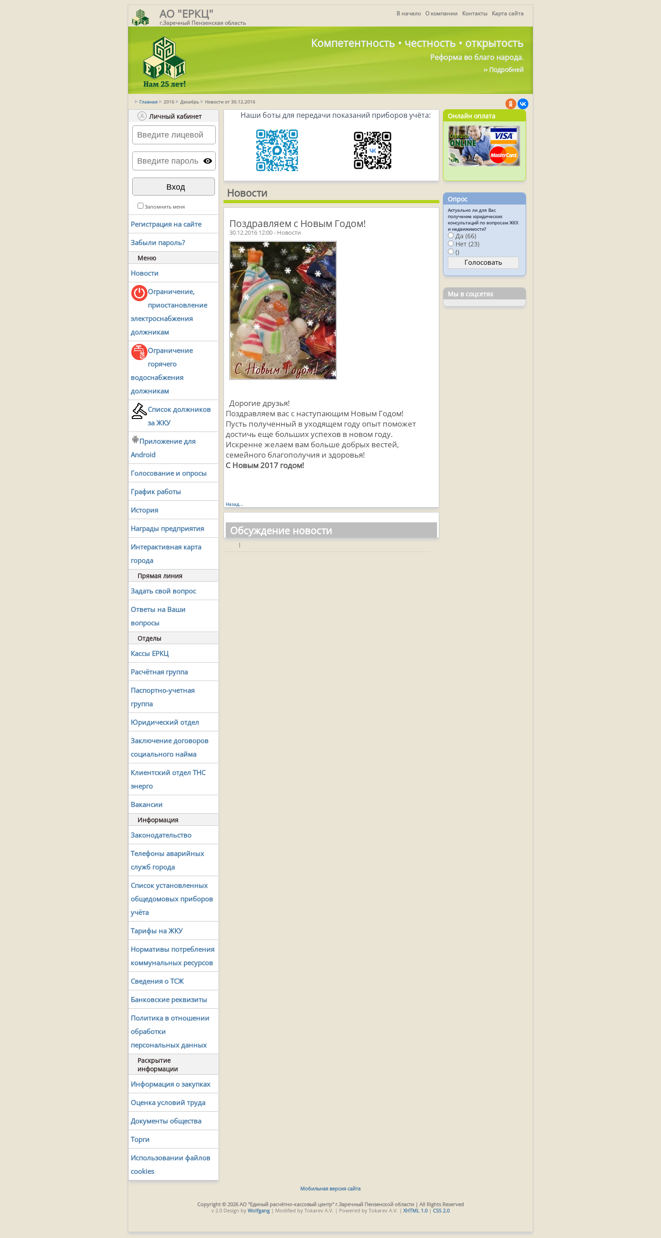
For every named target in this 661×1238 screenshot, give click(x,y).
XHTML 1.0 (415, 1210)
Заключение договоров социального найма (170, 747)
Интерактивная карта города (166, 553)
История (144, 509)
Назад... (234, 504)
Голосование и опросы (169, 472)
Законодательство (161, 834)
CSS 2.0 (441, 1210)
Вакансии (147, 804)
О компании (441, 13)
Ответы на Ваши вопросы (158, 616)
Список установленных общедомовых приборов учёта (172, 899)
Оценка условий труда (168, 1102)
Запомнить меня (165, 206)
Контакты (474, 13)
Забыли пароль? (158, 242)
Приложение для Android (163, 447)
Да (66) (466, 236)
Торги (140, 1139)
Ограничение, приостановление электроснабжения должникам (169, 311)
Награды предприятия (167, 528)
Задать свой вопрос (163, 590)
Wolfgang (259, 1210)
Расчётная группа (159, 671)
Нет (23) (467, 244)
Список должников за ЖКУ (179, 416)
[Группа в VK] (523, 103)
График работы (156, 491)
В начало (409, 13)
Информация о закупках (170, 1083)
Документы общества (166, 1120)
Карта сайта (508, 13)
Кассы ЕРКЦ (150, 653)
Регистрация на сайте (166, 223)
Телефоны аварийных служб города (167, 860)
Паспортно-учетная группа (163, 697)
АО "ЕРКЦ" (187, 13)
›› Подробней (504, 69)
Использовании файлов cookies (170, 1164)
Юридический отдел (165, 721)
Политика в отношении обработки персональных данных (170, 1031)
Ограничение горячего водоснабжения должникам (162, 370)
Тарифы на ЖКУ (157, 930)
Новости (145, 272)
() (457, 252)
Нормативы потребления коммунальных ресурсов (172, 955)
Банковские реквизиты (169, 999)
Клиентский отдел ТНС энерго (168, 779)
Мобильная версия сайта (330, 1188)
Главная (148, 101)
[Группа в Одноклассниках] (510, 103)
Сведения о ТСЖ (157, 980)
